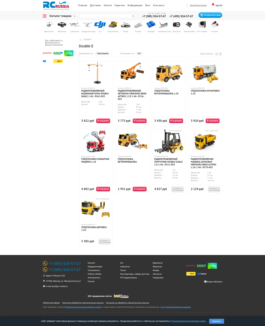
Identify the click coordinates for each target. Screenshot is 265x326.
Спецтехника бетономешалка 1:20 (166, 92)
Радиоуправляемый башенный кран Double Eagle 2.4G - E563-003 (95, 93)
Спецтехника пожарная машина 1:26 (95, 160)
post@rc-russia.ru (60, 286)
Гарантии (120, 5)
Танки (123, 270)
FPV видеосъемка (128, 278)
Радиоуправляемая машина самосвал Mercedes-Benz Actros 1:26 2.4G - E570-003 (203, 163)
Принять (216, 321)
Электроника (94, 278)
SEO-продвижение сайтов (100, 296)
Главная (82, 5)
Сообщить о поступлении (177, 189)
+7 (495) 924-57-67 (181, 16)
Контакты (158, 5)
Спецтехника (94, 270)
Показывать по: (127, 53)
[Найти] (133, 16)
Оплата (108, 5)
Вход (192, 5)
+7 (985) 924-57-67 (154, 16)
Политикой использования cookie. (189, 321)
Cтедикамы (158, 278)
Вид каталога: (206, 54)
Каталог (91, 263)
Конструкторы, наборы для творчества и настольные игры (147, 274)
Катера (156, 270)
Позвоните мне (212, 15)
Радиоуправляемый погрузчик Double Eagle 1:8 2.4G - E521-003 (168, 162)
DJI (121, 263)
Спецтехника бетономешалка (127, 160)
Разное (91, 281)
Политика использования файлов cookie (83, 307)
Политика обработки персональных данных (83, 303)
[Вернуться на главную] (81, 39)
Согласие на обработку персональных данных (127, 303)
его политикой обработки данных (176, 307)
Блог (148, 5)
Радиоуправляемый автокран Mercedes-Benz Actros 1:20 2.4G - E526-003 (132, 95)
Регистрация (201, 5)
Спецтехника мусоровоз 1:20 (205, 92)
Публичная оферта (51, 303)
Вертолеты (158, 263)
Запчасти (157, 274)
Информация (135, 5)
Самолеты (125, 266)
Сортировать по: (86, 53)
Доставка (95, 5)
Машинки (157, 266)
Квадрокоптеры (95, 266)
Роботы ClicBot (94, 274)
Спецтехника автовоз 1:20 (94, 228)
